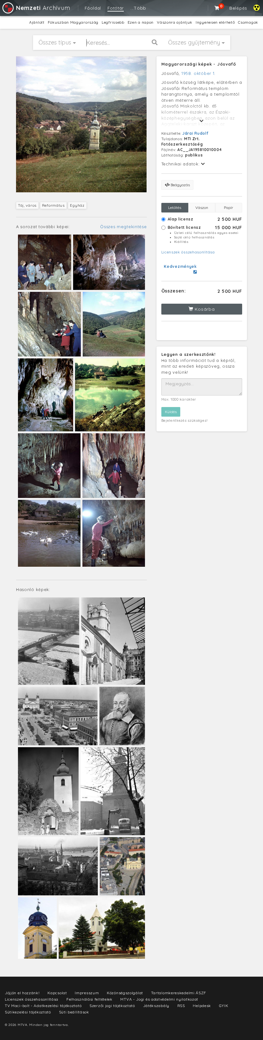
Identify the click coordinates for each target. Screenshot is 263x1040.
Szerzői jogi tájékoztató (112, 1005)
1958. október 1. (199, 73)
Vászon (201, 207)
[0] (217, 8)
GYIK (223, 1005)
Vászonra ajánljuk (174, 22)
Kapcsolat (57, 992)
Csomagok (248, 22)
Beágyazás (180, 184)
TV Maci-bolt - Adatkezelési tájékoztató (43, 1005)
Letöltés (174, 207)
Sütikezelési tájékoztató (28, 1012)
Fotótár (115, 8)
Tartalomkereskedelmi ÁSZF (179, 992)
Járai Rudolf (195, 133)
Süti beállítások (74, 1012)
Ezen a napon (141, 22)
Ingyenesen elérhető (215, 22)
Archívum (43, 8)
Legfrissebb (113, 22)
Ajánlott (37, 22)
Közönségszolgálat (125, 992)
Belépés (238, 8)
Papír (228, 207)
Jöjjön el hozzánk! (22, 992)
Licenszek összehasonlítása (188, 252)
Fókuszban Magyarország (73, 22)
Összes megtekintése (123, 226)
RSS (181, 1005)
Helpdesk (202, 1005)
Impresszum (87, 992)
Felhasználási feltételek (89, 999)
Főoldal (93, 8)
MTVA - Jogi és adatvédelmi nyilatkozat (159, 999)
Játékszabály (156, 1005)
